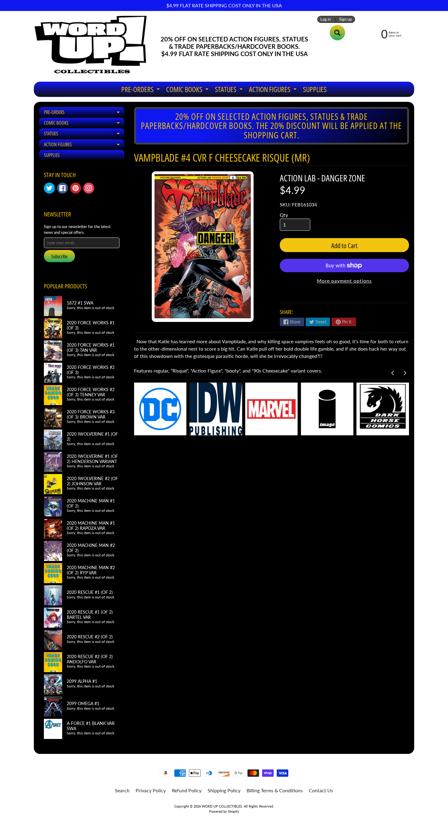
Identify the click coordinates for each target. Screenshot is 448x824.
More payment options (344, 281)
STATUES (229, 90)
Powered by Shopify (224, 811)
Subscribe (59, 256)
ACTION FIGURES (273, 90)
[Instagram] (88, 188)
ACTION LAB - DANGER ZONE (322, 178)
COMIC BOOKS (188, 90)
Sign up (345, 19)
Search (122, 790)
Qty (284, 215)
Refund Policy (186, 790)
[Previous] (392, 372)
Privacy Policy (151, 790)
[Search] (337, 32)
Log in (325, 19)
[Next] (404, 372)
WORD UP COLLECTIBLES (222, 806)
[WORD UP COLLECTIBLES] (94, 46)
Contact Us (321, 790)
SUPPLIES (315, 89)
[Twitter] (49, 188)
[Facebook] (62, 188)
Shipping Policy (224, 790)
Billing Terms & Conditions (275, 790)
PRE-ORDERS (141, 90)
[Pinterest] (75, 188)
